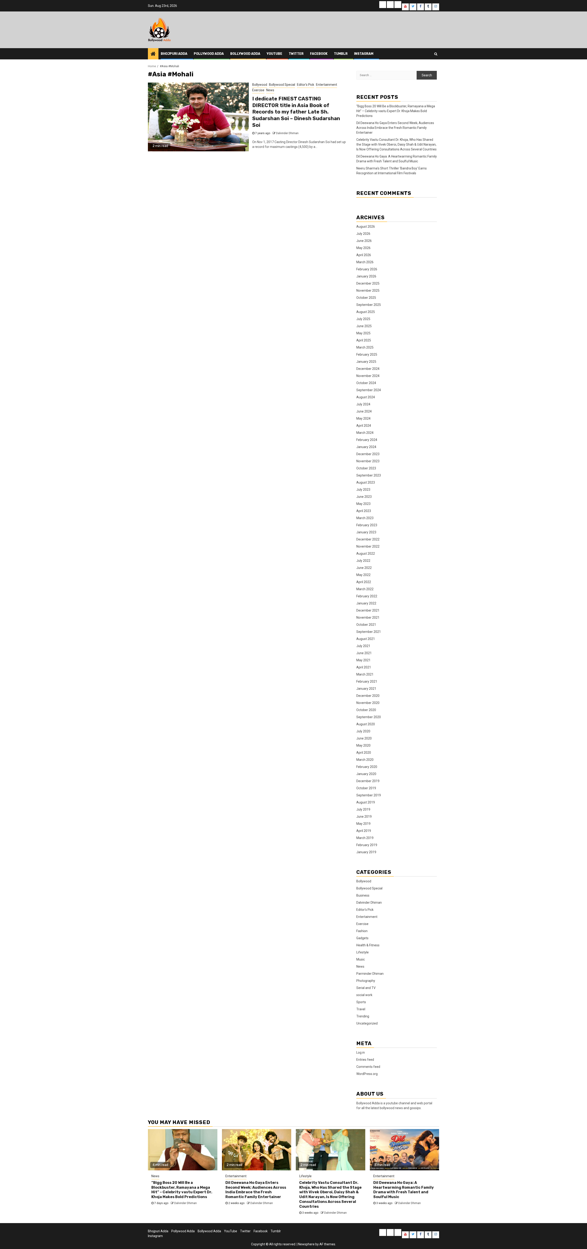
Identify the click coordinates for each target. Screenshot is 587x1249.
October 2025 (366, 297)
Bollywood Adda (245, 54)
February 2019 (366, 845)
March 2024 (365, 433)
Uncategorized (367, 1023)
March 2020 (365, 760)
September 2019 (368, 795)
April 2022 (363, 582)
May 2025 (363, 333)
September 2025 (368, 305)
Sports (361, 1002)
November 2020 (367, 703)
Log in (360, 1052)
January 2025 (366, 361)
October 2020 (366, 710)
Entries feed (365, 1059)
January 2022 (366, 603)
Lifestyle (362, 952)
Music (360, 959)
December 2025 (367, 283)
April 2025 (363, 340)
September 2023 (368, 475)
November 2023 (367, 461)
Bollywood (259, 84)
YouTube (274, 54)
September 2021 (368, 632)
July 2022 (363, 560)
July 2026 (363, 233)
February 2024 (366, 440)
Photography (365, 981)
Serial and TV (366, 988)
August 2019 (365, 802)
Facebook (318, 54)
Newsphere (306, 1244)
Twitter (296, 54)
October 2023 (366, 468)
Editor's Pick (305, 84)
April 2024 (363, 425)
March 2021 (365, 674)
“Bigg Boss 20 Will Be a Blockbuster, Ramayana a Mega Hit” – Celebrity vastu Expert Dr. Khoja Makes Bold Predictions (395, 111)
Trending (362, 1016)
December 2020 (367, 696)
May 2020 (363, 745)
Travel (360, 1009)
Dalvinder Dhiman (287, 133)
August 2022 (365, 553)
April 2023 (363, 511)
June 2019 (364, 816)
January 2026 (366, 276)
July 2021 (363, 646)
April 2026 (363, 255)
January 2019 (366, 852)
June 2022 (364, 568)
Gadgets (362, 938)
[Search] (436, 54)
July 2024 (363, 404)
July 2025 (363, 319)
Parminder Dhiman (370, 973)
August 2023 (365, 482)
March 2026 (365, 262)
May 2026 (363, 248)
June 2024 (364, 411)
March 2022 (365, 589)
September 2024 (368, 390)
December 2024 (367, 369)
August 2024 (365, 397)
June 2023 (364, 496)
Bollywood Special (282, 84)
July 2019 (363, 809)
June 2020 (364, 738)
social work (364, 995)
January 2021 (366, 688)
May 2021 (363, 660)
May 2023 (363, 504)
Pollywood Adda (209, 54)
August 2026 (365, 226)
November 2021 (367, 617)
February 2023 (366, 525)
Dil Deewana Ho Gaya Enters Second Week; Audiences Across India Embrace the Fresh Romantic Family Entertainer (395, 127)
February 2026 (366, 269)
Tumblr (341, 54)
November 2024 (367, 376)
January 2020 (366, 774)
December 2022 (367, 539)
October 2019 (366, 788)
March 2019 (365, 838)
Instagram (363, 54)
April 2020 (363, 752)
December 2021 (367, 610)
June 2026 (364, 241)
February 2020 (366, 767)
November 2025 (367, 290)
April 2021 (363, 667)
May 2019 (363, 823)
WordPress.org (367, 1074)
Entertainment (326, 84)
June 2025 (364, 326)
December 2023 (367, 454)
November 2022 (367, 546)
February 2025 (366, 354)
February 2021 (366, 681)
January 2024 (366, 447)
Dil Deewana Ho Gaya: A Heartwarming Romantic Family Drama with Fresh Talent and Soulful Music (403, 1189)
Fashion (362, 931)
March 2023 (365, 518)
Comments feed (368, 1067)
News (270, 90)
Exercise (258, 90)
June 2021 (364, 653)
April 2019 (363, 831)
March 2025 (365, 347)
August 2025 (365, 312)
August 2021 (365, 639)
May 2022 (363, 575)
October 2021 (366, 624)
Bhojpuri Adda (174, 54)
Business (362, 895)
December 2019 (367, 781)
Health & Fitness (367, 945)
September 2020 (368, 717)
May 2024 (363, 418)
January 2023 (366, 532)
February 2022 (366, 596)
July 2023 (363, 489)
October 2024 (366, 383)
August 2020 (365, 724)
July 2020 (363, 731)
